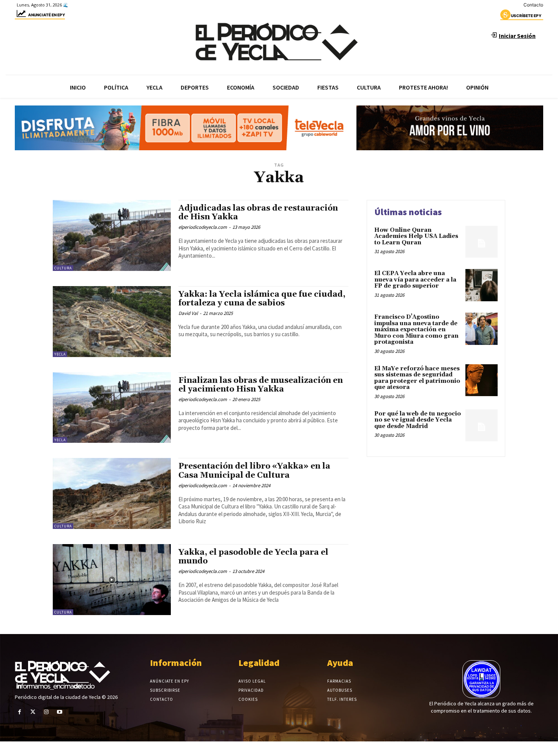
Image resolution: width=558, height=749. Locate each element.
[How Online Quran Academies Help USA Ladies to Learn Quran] (481, 242)
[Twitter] (33, 712)
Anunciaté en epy (46, 15)
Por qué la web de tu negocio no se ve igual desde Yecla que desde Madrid (417, 420)
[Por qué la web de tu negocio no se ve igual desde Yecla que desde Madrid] (481, 425)
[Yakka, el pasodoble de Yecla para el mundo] (112, 579)
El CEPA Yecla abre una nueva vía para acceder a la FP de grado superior (415, 280)
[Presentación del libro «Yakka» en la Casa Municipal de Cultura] (112, 493)
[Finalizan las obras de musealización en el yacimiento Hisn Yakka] (112, 407)
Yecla (60, 354)
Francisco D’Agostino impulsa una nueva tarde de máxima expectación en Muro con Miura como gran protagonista (416, 329)
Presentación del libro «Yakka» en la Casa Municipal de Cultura (254, 470)
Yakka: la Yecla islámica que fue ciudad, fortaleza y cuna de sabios (261, 299)
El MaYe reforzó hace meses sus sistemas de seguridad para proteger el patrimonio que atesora (417, 378)
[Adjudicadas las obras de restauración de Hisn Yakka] (112, 235)
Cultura (63, 268)
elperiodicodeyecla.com (202, 227)
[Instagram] (46, 712)
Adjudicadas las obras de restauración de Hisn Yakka (258, 212)
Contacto (533, 5)
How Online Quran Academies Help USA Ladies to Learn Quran (416, 236)
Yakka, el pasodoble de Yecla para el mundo (253, 557)
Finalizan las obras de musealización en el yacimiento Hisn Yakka (260, 385)
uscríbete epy (526, 15)
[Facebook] (19, 712)
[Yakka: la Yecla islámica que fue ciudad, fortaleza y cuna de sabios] (112, 321)
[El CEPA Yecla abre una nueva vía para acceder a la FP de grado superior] (481, 285)
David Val (188, 313)
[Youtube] (60, 712)
